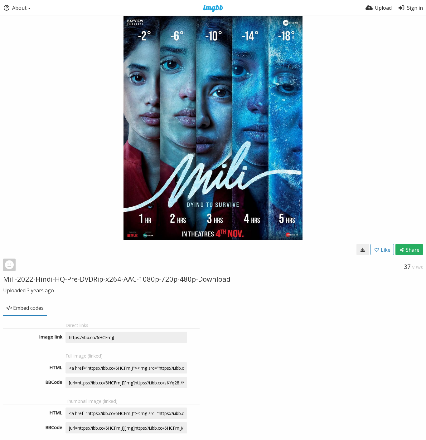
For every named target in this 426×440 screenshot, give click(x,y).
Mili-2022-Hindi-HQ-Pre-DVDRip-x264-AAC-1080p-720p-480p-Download (116, 279)
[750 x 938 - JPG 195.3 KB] (362, 249)
